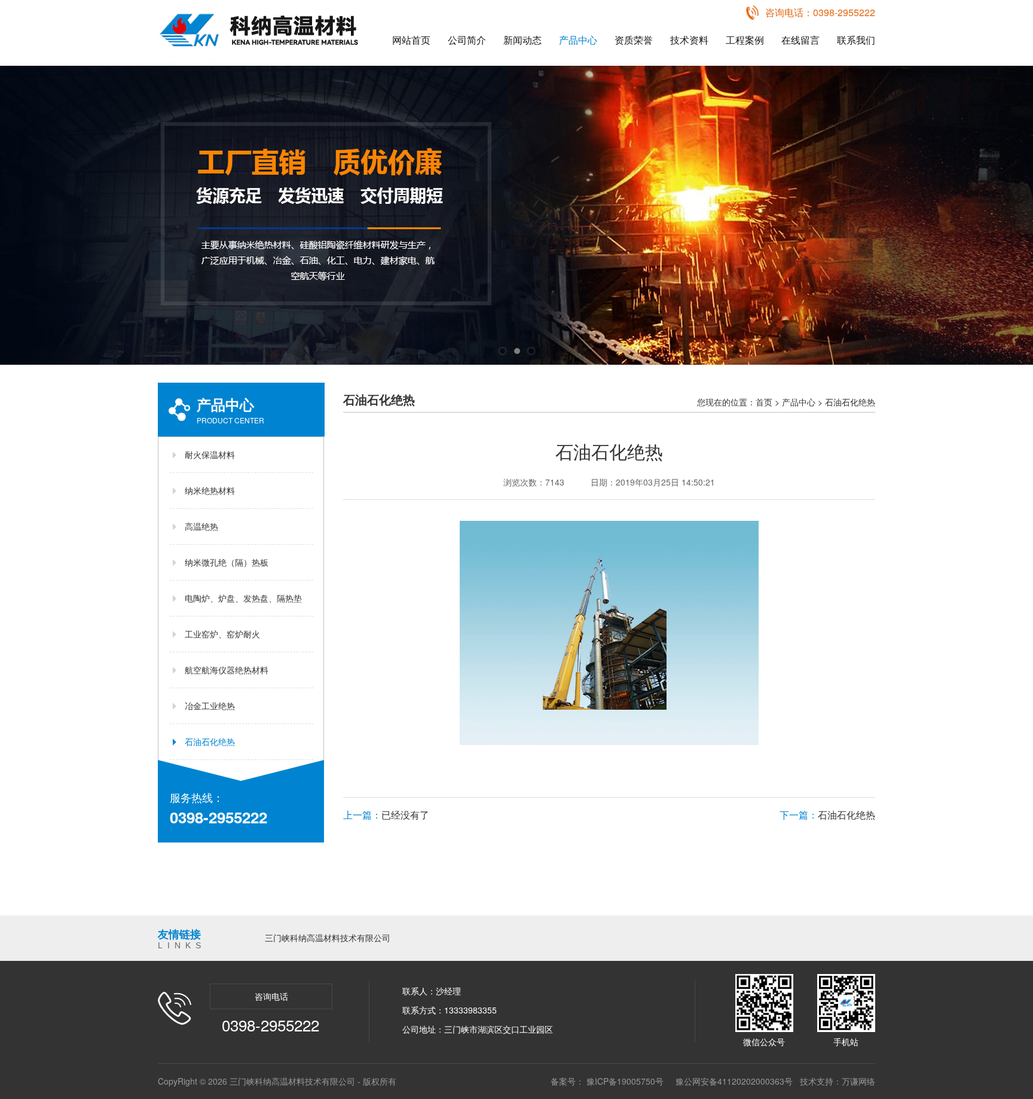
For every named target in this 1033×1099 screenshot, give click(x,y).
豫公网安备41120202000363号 (734, 1081)
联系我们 (856, 40)
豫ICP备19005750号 (625, 1081)
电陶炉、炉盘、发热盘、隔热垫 (243, 598)
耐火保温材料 (210, 454)
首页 (764, 402)
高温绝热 (201, 526)
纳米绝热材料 (210, 490)
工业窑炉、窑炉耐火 (222, 634)
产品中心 (578, 40)
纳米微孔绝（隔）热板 (226, 562)
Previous (21, 215)
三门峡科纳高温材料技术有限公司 (327, 938)
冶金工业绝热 (210, 706)
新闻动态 (522, 40)
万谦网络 (858, 1081)
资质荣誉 (634, 40)
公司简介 (467, 40)
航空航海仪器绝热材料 (226, 670)
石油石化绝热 (210, 741)
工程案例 (745, 40)
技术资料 (689, 40)
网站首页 (411, 40)
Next (1012, 215)
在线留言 (800, 40)
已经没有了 (386, 815)
